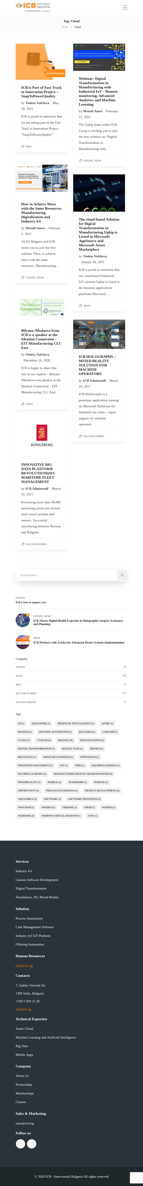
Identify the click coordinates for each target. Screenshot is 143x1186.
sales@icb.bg (25, 1123)
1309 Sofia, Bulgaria (30, 993)
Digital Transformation (36, 748)
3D (21, 723)
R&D (28, 146)
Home (65, 27)
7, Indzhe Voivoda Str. (31, 985)
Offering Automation (30, 944)
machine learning (32, 773)
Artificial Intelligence (75, 723)
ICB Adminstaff (95, 380)
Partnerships (24, 1084)
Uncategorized (26, 702)
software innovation (84, 799)
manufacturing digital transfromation (83, 773)
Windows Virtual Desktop (61, 815)
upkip (89, 807)
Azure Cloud (24, 1028)
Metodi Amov (93, 111)
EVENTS (88, 160)
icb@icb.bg (23, 1009)
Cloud (24, 740)
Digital (65, 740)
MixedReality (29, 782)
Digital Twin (72, 748)
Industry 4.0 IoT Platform (33, 936)
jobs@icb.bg (24, 966)
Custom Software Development (37, 880)
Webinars (26, 815)
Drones (96, 748)
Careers (21, 1102)
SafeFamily (27, 799)
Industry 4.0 (24, 871)
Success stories (94, 436)
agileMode (40, 723)
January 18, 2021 (92, 262)
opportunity (28, 790)
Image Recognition (58, 757)
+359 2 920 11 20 (27, 1001)
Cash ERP (109, 731)
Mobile (54, 782)
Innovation (89, 757)
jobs (79, 765)
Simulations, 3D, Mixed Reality (37, 897)
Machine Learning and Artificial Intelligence (46, 1037)
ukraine (69, 807)
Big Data (22, 1046)
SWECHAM (26, 807)
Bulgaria (87, 731)
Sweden (48, 807)
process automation (62, 790)
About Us (22, 1076)
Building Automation (55, 731)
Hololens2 (27, 757)
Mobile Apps (24, 1055)
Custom (44, 740)
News (98, 160)
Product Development (102, 790)
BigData (25, 731)
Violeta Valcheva (38, 103)
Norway (101, 782)
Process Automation (29, 918)
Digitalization (92, 740)
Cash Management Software (35, 927)
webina (108, 807)
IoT (64, 765)
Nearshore (77, 782)
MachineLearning (106, 765)
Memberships (25, 1093)
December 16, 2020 (37, 360)
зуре (92, 815)
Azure (107, 723)
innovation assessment (35, 765)
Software (52, 799)
